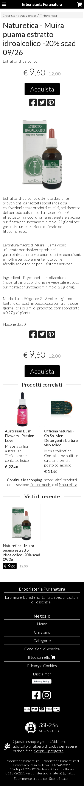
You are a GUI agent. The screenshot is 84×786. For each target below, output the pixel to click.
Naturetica (68, 484)
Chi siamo (42, 632)
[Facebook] (36, 697)
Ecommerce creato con (42, 778)
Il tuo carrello (39, 657)
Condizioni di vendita (42, 648)
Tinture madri (49, 15)
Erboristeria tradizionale (19, 15)
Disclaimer (42, 674)
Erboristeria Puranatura (42, 4)
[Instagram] (46, 697)
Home (42, 623)
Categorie (42, 640)
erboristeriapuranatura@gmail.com (52, 773)
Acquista (42, 89)
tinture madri (40, 484)
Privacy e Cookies (42, 665)
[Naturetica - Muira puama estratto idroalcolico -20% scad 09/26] (42, 153)
